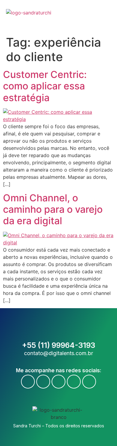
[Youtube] (43, 382)
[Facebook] (28, 382)
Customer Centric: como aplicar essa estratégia (45, 86)
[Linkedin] (74, 382)
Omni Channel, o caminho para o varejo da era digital (53, 209)
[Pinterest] (89, 382)
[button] (107, 16)
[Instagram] (58, 382)
